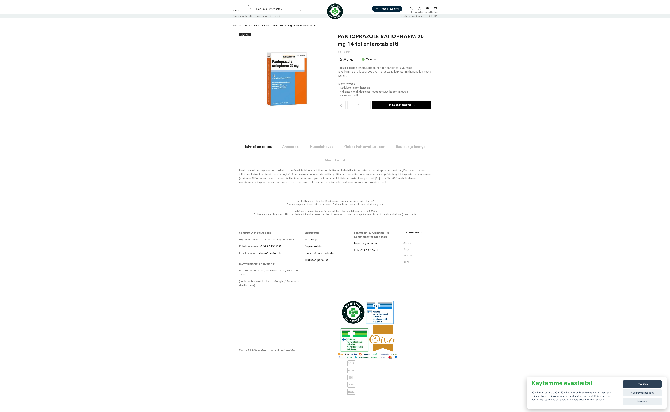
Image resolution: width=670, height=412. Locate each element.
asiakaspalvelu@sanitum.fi (264, 253)
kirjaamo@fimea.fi (365, 243)
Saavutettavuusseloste (319, 253)
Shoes (407, 243)
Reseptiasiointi (390, 8)
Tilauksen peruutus (316, 260)
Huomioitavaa (321, 147)
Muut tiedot (335, 160)
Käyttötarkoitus (258, 147)
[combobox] (273, 8)
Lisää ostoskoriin (402, 105)
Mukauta (642, 401)
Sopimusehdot (314, 246)
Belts (406, 261)
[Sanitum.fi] (335, 11)
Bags (406, 249)
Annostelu (290, 147)
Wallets (407, 255)
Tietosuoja (311, 239)
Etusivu (237, 25)
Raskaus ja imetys (410, 147)
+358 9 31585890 (270, 246)
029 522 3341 (369, 250)
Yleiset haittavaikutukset (365, 147)
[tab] (258, 146)
